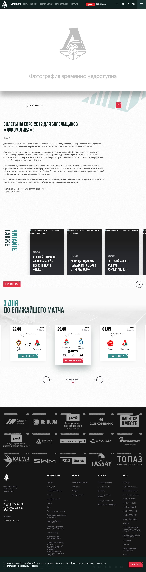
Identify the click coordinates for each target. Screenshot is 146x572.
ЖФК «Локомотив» (130, 487)
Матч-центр (28, 356)
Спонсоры (127, 541)
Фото (49, 507)
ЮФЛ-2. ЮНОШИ (129, 503)
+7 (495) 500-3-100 (11, 520)
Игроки (49, 495)
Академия (74, 4)
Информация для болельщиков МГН (54, 537)
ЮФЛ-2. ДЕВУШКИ (130, 515)
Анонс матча (73, 380)
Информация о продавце (107, 505)
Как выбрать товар (105, 483)
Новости (50, 483)
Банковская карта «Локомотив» (130, 549)
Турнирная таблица (54, 491)
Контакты (126, 555)
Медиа (49, 503)
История (126, 545)
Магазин (102, 475)
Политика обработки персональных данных (55, 527)
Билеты (25, 4)
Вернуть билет (77, 495)
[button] (32, 284)
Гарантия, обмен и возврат (104, 496)
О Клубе (126, 483)
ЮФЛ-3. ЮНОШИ (129, 507)
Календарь (51, 487)
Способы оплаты (104, 487)
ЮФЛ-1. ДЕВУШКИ (130, 511)
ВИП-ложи (34, 4)
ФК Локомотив (16, 4)
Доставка (101, 491)
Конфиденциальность (106, 501)
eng (133, 4)
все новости (11, 284)
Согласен (136, 565)
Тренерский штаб (53, 499)
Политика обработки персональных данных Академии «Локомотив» (132, 529)
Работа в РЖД (52, 533)
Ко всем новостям (36, 105)
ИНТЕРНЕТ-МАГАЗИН (46, 4)
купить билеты (73, 361)
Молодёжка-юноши (130, 491)
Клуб (125, 475)
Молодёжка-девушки (131, 495)
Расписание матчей (79, 483)
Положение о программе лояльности (56, 516)
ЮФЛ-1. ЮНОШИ (129, 499)
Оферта (75, 491)
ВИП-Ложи (76, 487)
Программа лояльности (56, 511)
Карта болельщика (61, 4)
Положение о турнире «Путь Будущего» (131, 536)
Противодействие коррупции (53, 522)
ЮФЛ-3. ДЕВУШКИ (130, 519)
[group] (47, 252)
